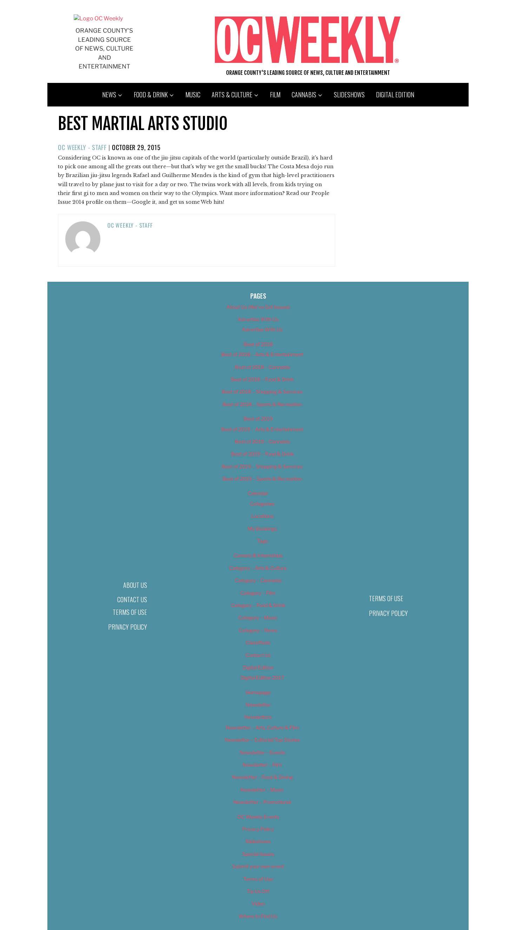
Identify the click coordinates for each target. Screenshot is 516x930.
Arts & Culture (232, 94)
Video (258, 903)
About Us (135, 585)
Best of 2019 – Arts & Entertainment (262, 429)
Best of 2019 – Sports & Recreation (262, 479)
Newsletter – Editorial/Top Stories (262, 740)
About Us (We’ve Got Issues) (258, 307)
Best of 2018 (258, 344)
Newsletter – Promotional (262, 802)
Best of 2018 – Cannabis (262, 367)
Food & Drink (151, 94)
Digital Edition (395, 94)
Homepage (258, 692)
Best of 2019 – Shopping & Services (262, 466)
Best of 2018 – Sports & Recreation (262, 404)
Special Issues (258, 854)
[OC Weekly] (98, 18)
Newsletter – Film (262, 765)
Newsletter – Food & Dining (262, 777)
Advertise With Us (258, 319)
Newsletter (258, 705)
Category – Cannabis (258, 580)
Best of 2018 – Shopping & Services (262, 392)
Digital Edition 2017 (262, 678)
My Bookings (262, 529)
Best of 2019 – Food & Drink (262, 454)
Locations (262, 516)
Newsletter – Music (262, 790)
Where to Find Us (258, 916)
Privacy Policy (127, 626)
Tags (262, 541)
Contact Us (132, 599)
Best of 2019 (258, 419)
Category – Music (258, 617)
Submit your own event (258, 866)
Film (275, 94)
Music (192, 94)
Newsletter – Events (262, 752)
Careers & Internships (258, 555)
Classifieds (258, 642)
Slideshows (349, 94)
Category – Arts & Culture (258, 568)
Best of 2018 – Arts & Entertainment (262, 354)
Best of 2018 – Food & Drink (262, 379)
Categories (262, 504)
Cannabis (304, 94)
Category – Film (258, 593)
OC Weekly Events (258, 817)
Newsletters (258, 717)
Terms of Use (130, 612)
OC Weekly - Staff (82, 147)
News (109, 94)
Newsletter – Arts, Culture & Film (262, 727)
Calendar (258, 493)
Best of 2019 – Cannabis (262, 441)
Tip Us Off (258, 891)
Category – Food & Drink (258, 605)
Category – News (258, 630)
